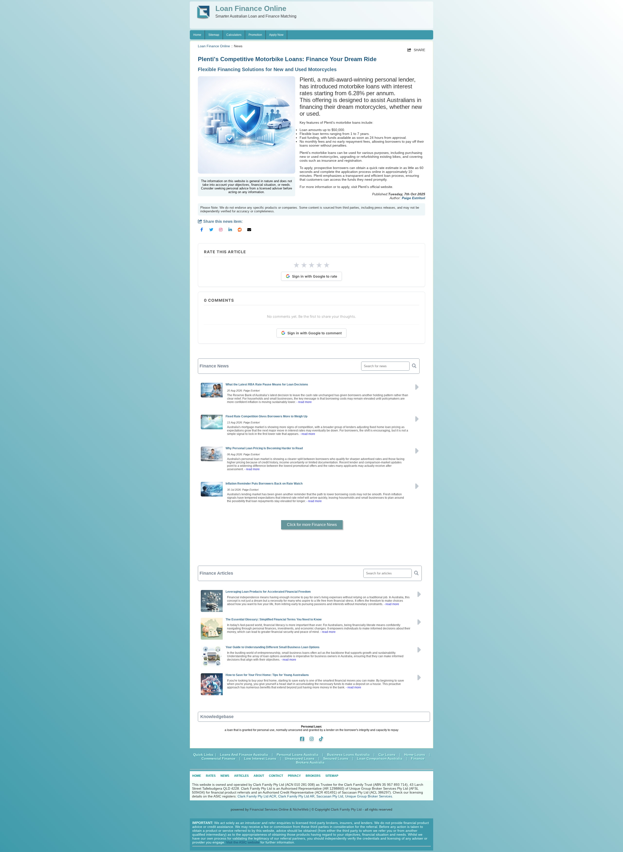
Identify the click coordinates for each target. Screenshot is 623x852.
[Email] (249, 231)
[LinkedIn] (230, 231)
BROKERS (313, 775)
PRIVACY (294, 775)
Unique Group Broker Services (368, 796)
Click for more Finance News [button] (312, 525)
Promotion (255, 35)
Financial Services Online (269, 809)
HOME (196, 775)
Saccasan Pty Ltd (329, 796)
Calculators (233, 35)
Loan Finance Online (214, 46)
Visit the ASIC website (242, 842)
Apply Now (276, 35)
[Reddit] (240, 231)
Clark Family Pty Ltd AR (296, 796)
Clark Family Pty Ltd (346, 809)
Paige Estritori (413, 198)
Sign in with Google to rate (314, 276)
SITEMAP (331, 775)
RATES (211, 775)
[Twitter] (211, 231)
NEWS (224, 775)
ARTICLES (241, 775)
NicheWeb (301, 809)
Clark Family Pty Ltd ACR (257, 796)
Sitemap (213, 35)
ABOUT (259, 775)
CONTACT (276, 775)
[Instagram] (221, 231)
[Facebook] (202, 231)
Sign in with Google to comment (314, 333)
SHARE (416, 50)
